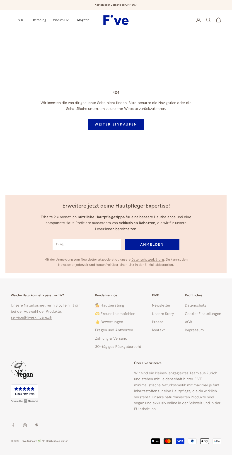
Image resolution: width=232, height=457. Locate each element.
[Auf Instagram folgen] (25, 425)
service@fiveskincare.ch (31, 317)
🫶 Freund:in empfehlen (115, 313)
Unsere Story (163, 313)
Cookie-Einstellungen (203, 313)
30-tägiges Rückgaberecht (118, 346)
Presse (157, 321)
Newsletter (161, 305)
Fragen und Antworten (114, 330)
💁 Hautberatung (109, 305)
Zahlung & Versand (111, 338)
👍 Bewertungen (109, 321)
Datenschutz (195, 305)
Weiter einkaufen (116, 124)
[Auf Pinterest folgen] (36, 425)
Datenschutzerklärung (147, 259)
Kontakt (158, 330)
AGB (188, 321)
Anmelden (152, 244)
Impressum (194, 330)
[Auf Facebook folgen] (13, 425)
